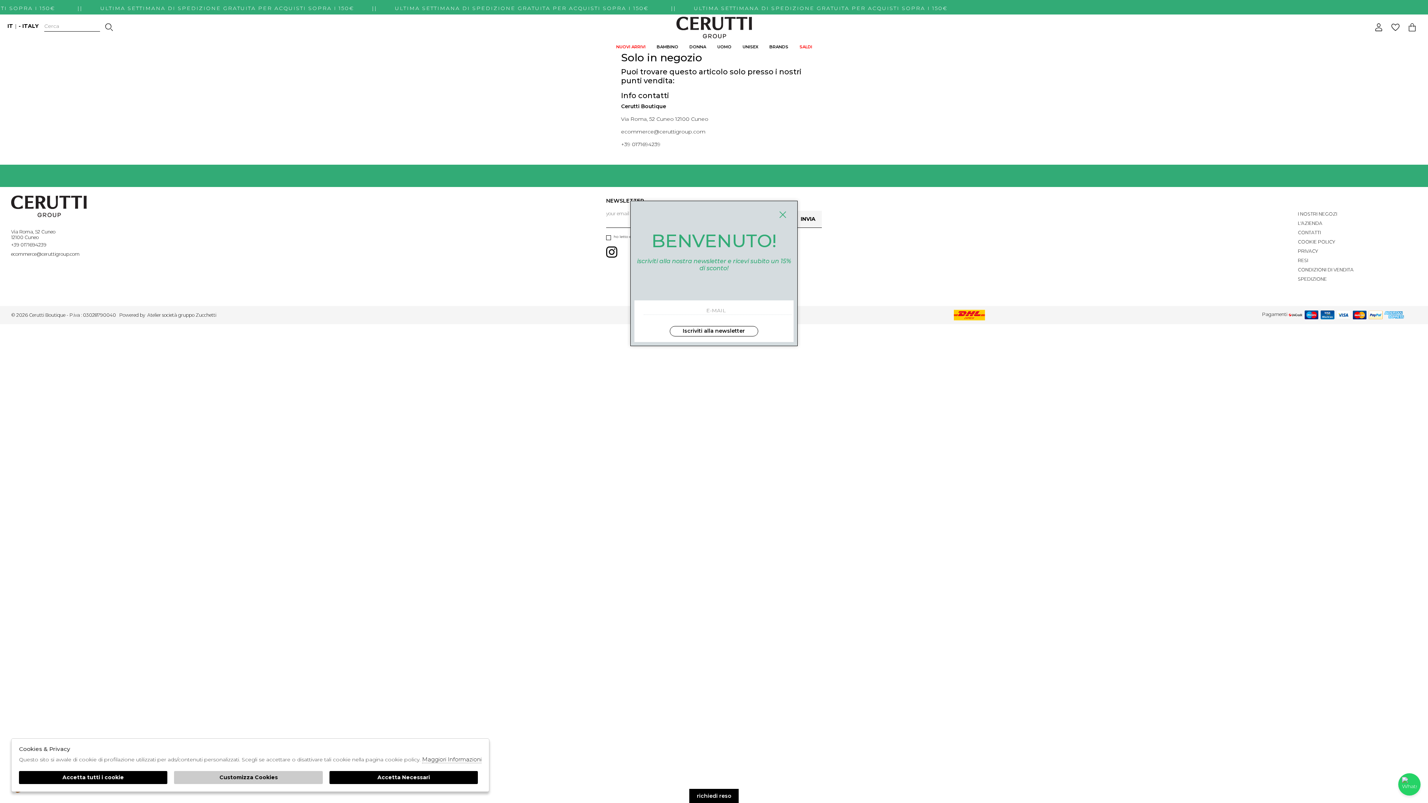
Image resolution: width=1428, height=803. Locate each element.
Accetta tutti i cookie (93, 777)
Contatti (1309, 232)
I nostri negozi (1317, 214)
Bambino (667, 46)
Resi (1303, 260)
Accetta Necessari (403, 777)
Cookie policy (1316, 242)
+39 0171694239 (640, 144)
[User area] (1378, 27)
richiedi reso (714, 796)
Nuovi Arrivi (631, 46)
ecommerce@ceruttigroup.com (663, 131)
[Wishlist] (1395, 27)
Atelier (154, 315)
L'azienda (1310, 223)
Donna (697, 46)
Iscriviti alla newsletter (714, 331)
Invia (808, 219)
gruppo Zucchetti (197, 315)
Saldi (806, 46)
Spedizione (1312, 279)
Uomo (724, 46)
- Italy (29, 26)
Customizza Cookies (248, 777)
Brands (778, 46)
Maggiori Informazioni (452, 759)
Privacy (1308, 251)
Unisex (750, 46)
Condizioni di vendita (1326, 269)
